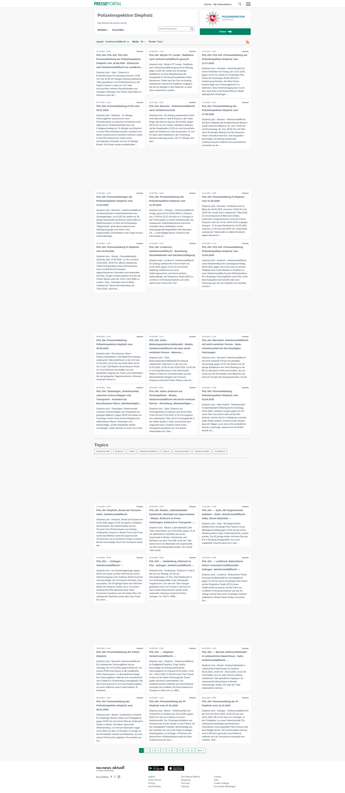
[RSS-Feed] (247, 42)
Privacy (151, 783)
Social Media (154, 786)
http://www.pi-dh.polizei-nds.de (112, 23)
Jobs (216, 780)
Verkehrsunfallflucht (148, 451)
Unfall (131, 451)
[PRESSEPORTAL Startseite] (107, 4)
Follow (222, 32)
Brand (166, 451)
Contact (217, 777)
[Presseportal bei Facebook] (110, 777)
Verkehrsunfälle (201, 451)
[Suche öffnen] (240, 4)
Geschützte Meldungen (225, 786)
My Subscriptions (223, 4)
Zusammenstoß (181, 451)
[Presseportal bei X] (114, 777)
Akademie (186, 780)
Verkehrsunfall (103, 451)
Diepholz (140, 51)
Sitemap (185, 786)
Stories (208, 4)
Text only (185, 783)
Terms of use (154, 780)
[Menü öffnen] (248, 4)
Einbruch (119, 451)
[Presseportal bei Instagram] (118, 776)
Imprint (151, 777)
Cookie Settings (221, 783)
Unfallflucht (220, 451)
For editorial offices (190, 777)
